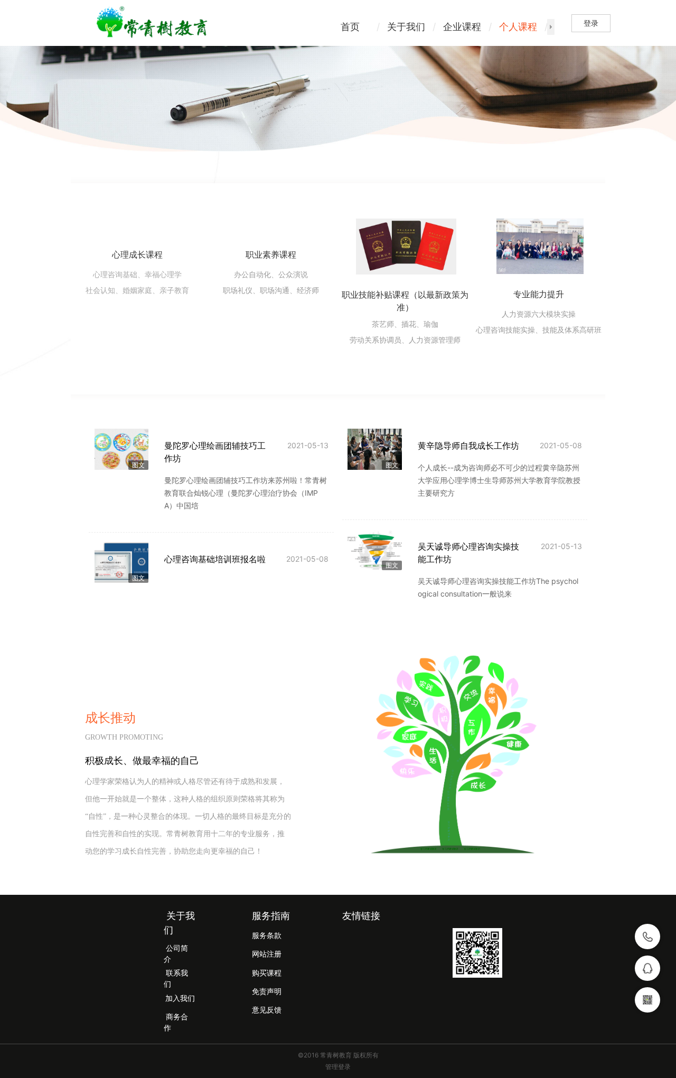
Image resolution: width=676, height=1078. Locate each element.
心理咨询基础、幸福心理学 (137, 275)
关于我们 (406, 27)
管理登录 (338, 1067)
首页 (350, 27)
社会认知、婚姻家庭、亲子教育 (137, 291)
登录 (591, 22)
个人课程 (518, 27)
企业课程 (462, 27)
